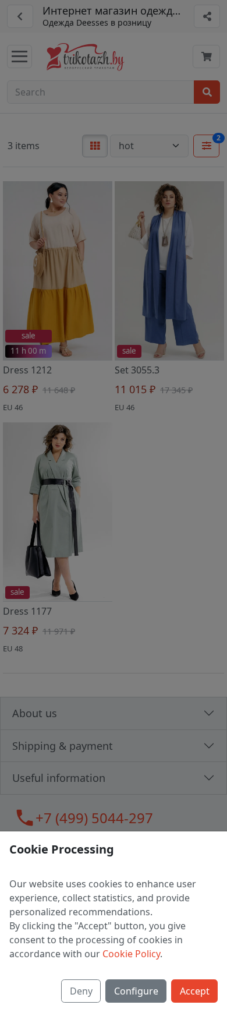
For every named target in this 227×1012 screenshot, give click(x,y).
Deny (81, 991)
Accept (195, 991)
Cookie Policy (131, 953)
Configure (136, 991)
